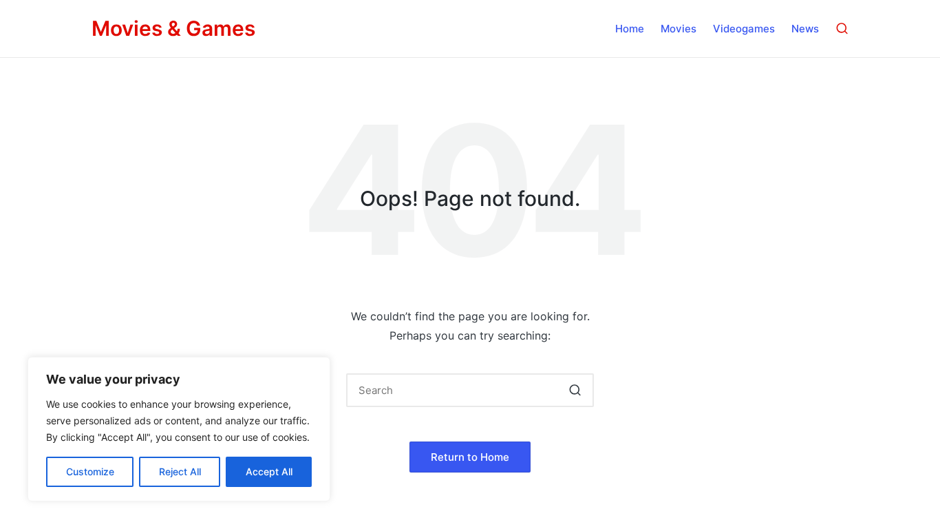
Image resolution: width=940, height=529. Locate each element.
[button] (575, 390)
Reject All (180, 471)
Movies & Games (173, 28)
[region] (179, 429)
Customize (90, 471)
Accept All (269, 471)
